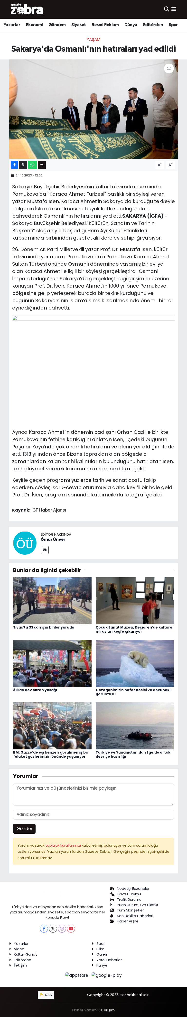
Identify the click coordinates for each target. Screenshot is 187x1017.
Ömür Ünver (53, 539)
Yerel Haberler (109, 959)
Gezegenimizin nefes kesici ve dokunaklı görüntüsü (134, 692)
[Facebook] (44, 929)
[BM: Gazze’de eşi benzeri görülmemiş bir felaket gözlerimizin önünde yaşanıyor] (52, 725)
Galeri (101, 954)
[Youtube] (71, 929)
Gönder (24, 829)
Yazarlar (12, 25)
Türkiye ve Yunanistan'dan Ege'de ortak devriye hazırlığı (133, 754)
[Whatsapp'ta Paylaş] (32, 165)
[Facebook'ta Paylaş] (14, 165)
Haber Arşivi (127, 921)
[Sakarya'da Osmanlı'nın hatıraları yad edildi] (93, 109)
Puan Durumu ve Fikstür (137, 904)
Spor (173, 25)
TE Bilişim (107, 1010)
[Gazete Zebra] (27, 9)
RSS (48, 994)
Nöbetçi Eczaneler (133, 888)
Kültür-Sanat (25, 954)
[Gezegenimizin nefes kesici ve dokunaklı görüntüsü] (135, 663)
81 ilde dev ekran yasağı (35, 690)
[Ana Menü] (173, 9)
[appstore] (77, 975)
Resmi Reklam (105, 25)
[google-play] (107, 975)
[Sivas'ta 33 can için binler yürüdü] (52, 600)
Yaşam (93, 39)
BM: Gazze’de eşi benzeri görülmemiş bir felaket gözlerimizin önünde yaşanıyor (50, 754)
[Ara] (166, 9)
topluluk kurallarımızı (63, 845)
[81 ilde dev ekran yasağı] (52, 663)
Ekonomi (34, 25)
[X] (53, 929)
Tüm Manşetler (130, 910)
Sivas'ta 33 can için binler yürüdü (43, 627)
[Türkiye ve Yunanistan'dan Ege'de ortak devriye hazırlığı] (135, 725)
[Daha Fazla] (42, 165)
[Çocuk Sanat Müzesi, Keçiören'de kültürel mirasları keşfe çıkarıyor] (135, 600)
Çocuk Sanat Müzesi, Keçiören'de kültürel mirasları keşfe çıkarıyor (134, 629)
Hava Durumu (129, 893)
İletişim (20, 965)
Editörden (153, 25)
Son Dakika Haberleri (135, 915)
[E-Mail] (45, 550)
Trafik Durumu (129, 899)
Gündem (56, 25)
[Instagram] (62, 929)
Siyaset (78, 25)
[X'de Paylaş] (23, 165)
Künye (101, 965)
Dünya (130, 25)
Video (19, 948)
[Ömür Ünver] (25, 542)
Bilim (100, 948)
